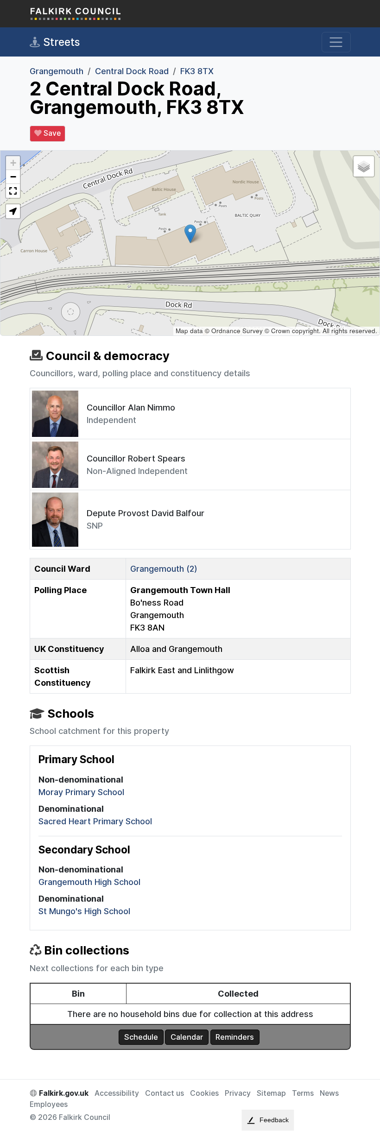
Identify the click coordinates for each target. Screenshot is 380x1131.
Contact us (164, 1093)
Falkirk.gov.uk (63, 1093)
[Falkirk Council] (76, 13)
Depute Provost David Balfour (145, 513)
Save (51, 133)
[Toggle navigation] (336, 42)
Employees (49, 1104)
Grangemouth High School (89, 882)
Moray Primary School (81, 792)
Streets (60, 42)
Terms (303, 1093)
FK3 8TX (197, 71)
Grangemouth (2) (163, 569)
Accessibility (117, 1093)
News (329, 1093)
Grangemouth (56, 71)
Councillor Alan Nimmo (131, 407)
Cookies (204, 1093)
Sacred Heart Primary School (95, 821)
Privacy (238, 1093)
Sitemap (271, 1093)
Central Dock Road (132, 71)
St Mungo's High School (84, 911)
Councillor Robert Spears (136, 458)
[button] (190, 233)
